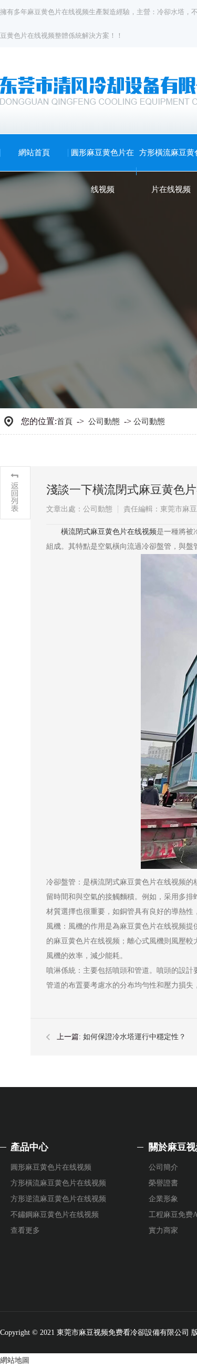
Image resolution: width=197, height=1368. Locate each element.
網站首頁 (34, 152)
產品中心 (29, 1147)
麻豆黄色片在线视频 (58, 12)
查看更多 (25, 1230)
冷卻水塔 (170, 12)
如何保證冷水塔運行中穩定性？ (134, 1037)
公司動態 (104, 421)
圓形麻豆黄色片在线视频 (102, 171)
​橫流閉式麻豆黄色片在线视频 (109, 532)
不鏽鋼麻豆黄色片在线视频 (55, 1215)
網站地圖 (14, 1360)
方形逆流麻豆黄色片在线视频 (58, 1199)
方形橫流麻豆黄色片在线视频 (58, 1183)
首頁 (64, 421)
